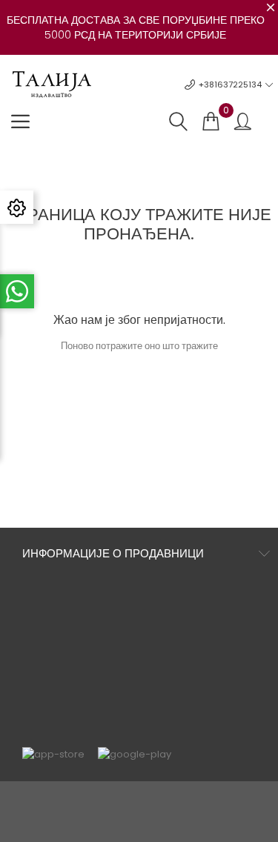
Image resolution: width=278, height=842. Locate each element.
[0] (210, 122)
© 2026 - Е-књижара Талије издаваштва (139, 800)
